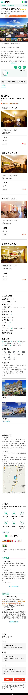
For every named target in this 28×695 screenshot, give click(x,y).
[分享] (15, 67)
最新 (4, 82)
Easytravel (16, 694)
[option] (14, 388)
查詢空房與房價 (7, 130)
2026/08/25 (5, 189)
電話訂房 (14, 130)
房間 (9, 82)
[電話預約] (24, 67)
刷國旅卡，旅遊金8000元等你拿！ (17, 16)
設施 (14, 82)
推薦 (4, 85)
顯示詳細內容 (6, 421)
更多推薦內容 (20, 679)
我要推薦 (8, 679)
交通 (19, 82)
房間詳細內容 (8, 133)
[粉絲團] (19, 67)
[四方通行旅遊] (7, 2)
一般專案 (4, 137)
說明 (23, 82)
